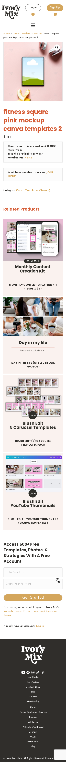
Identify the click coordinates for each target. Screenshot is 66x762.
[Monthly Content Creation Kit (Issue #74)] (33, 248)
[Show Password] (59, 582)
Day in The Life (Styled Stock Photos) (33, 364)
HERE (28, 157)
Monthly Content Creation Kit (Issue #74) (33, 287)
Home (6, 33)
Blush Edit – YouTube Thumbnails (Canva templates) (33, 521)
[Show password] (59, 579)
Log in (40, 626)
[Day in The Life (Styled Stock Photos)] (33, 326)
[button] (57, 47)
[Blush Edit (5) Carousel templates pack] (33, 404)
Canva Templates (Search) (27, 33)
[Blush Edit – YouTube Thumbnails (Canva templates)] (33, 482)
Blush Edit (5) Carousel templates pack (33, 443)
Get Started (33, 598)
